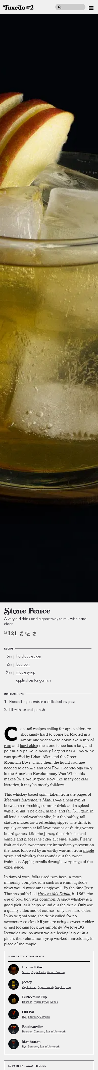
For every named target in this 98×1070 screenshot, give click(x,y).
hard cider (28, 745)
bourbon (23, 664)
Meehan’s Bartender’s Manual (30, 800)
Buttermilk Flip (34, 997)
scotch (26, 972)
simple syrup (63, 987)
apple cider (32, 656)
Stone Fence (35, 956)
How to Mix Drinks (54, 893)
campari (44, 1016)
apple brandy (46, 987)
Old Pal (28, 1012)
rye (24, 1016)
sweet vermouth (55, 1031)
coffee (54, 1001)
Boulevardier (32, 1027)
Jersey (27, 982)
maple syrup (25, 672)
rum (7, 745)
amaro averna (56, 972)
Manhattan (31, 1042)
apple (20, 680)
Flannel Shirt (33, 968)
